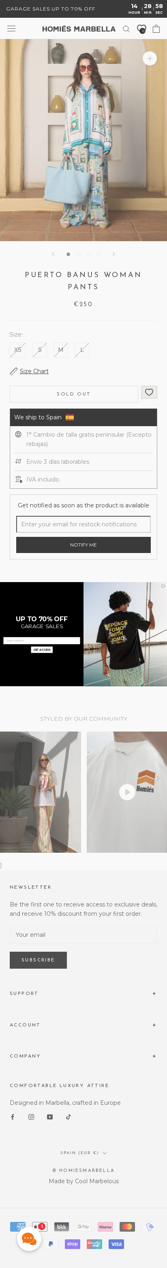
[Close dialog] (163, 586)
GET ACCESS (42, 649)
